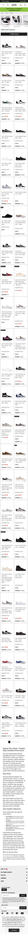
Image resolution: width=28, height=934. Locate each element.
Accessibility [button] (23, 1)
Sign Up (4, 889)
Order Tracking (5, 1)
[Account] (21, 5)
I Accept (14, 930)
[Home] (14, 5)
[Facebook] (18, 913)
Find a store (4, 905)
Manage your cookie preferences (14, 919)
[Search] (8, 5)
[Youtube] (23, 913)
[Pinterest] (8, 913)
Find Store (22, 907)
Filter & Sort (15, 34)
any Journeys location (7, 856)
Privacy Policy (9, 900)
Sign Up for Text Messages (8, 892)
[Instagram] (13, 913)
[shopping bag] (25, 5)
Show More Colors (5, 57)
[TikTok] (3, 913)
